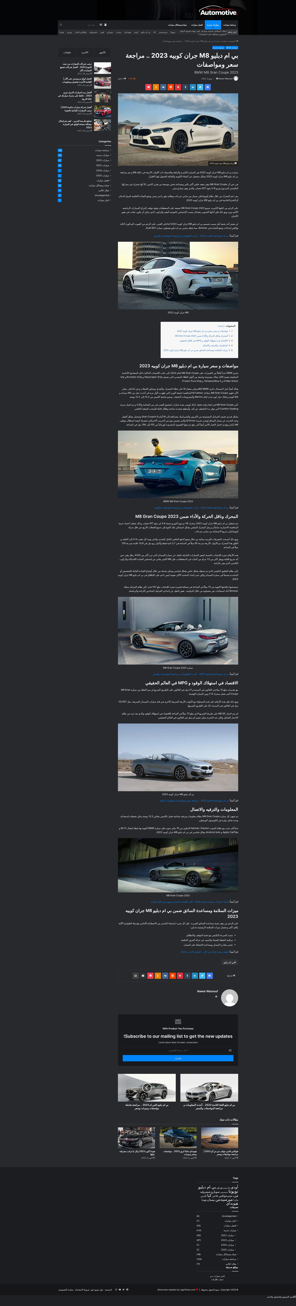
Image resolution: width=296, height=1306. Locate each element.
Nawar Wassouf (225, 78)
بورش (69, 32)
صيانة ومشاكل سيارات (177, 25)
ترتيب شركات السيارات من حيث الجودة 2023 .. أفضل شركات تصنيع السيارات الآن (76, 67)
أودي (136, 32)
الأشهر (102, 52)
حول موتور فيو (97, 1289)
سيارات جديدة (213, 25)
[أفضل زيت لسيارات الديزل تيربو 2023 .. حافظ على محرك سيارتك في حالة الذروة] (102, 96)
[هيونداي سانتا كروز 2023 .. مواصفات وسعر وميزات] (178, 1137)
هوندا (61, 32)
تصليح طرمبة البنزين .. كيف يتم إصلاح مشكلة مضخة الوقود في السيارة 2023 (75, 124)
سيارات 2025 (102, 175)
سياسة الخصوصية (66, 1289)
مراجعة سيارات (229, 25)
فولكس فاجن (80, 32)
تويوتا (173, 32)
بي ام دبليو (145, 32)
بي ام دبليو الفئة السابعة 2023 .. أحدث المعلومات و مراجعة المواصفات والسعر (191, 674)
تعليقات (67, 52)
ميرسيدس (163, 32)
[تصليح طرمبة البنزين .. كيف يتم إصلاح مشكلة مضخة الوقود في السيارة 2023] (102, 125)
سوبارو (110, 32)
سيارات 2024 (102, 170)
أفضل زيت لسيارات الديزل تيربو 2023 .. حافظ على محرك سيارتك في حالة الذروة (75, 95)
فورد (102, 32)
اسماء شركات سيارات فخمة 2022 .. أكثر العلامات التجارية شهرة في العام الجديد (189, 901)
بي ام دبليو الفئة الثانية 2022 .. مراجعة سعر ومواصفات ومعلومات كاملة (194, 800)
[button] (281, 1297)
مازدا (235, 1199)
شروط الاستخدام (82, 1289)
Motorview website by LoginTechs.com (176, 1289)
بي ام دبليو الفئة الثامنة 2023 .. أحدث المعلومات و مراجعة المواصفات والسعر (191, 235)
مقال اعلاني (104, 190)
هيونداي (127, 32)
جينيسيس (224, 1192)
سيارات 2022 (102, 165)
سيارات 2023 (231, 47)
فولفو (229, 1196)
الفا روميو (226, 1188)
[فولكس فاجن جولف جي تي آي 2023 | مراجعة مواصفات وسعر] (219, 1137)
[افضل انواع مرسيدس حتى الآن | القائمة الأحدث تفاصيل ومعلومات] (102, 83)
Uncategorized (102, 195)
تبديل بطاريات (217, 1279)
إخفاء (221, 326)
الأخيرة (85, 52)
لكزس (204, 1195)
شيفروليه (93, 32)
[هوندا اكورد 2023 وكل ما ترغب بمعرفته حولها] (136, 1137)
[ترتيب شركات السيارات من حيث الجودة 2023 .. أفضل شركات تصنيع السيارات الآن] (102, 68)
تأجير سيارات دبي (217, 1276)
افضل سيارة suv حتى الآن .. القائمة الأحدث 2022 (205, 951)
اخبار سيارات (103, 200)
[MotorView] (218, 10)
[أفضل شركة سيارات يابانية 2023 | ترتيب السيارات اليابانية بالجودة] (102, 111)
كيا (155, 32)
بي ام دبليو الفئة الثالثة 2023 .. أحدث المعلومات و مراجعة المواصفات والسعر (191, 507)
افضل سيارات (197, 25)
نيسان (118, 32)
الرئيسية (232, 41)
